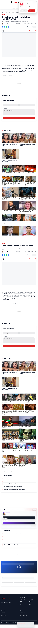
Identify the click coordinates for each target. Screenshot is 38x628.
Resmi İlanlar (22, 613)
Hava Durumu (3, 610)
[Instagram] (7, 602)
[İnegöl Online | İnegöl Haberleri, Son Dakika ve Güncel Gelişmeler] (16, 2)
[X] (5, 602)
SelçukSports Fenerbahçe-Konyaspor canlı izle (11, 538)
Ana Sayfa (3, 12)
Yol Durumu (3, 613)
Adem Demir (6, 23)
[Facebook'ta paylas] (2, 27)
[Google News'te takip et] (8, 27)
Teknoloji (30, 604)
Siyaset (21, 602)
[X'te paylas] (4, 27)
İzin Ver (31, 10)
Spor (29, 602)
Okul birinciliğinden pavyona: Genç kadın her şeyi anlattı (13, 486)
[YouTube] (10, 602)
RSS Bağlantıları (22, 612)
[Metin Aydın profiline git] (4, 513)
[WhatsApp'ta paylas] (6, 27)
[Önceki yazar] (33, 509)
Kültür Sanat (21, 604)
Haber (6, 12)
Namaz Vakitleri (3, 615)
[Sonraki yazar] (35, 509)
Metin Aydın (8, 513)
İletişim (21, 610)
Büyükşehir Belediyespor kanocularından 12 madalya (12, 544)
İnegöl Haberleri (22, 599)
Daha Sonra (24, 10)
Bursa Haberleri (31, 599)
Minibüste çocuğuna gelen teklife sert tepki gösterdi (12, 477)
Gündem (21, 601)
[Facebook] (2, 602)
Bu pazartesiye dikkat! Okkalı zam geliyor (10, 483)
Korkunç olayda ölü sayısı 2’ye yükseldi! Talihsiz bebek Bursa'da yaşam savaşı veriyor (17, 480)
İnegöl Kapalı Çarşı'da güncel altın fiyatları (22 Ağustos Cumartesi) (14, 489)
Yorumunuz (5, 108)
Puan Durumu (3, 612)
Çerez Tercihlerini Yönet (23, 615)
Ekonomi (30, 601)
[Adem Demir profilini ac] (2, 24)
